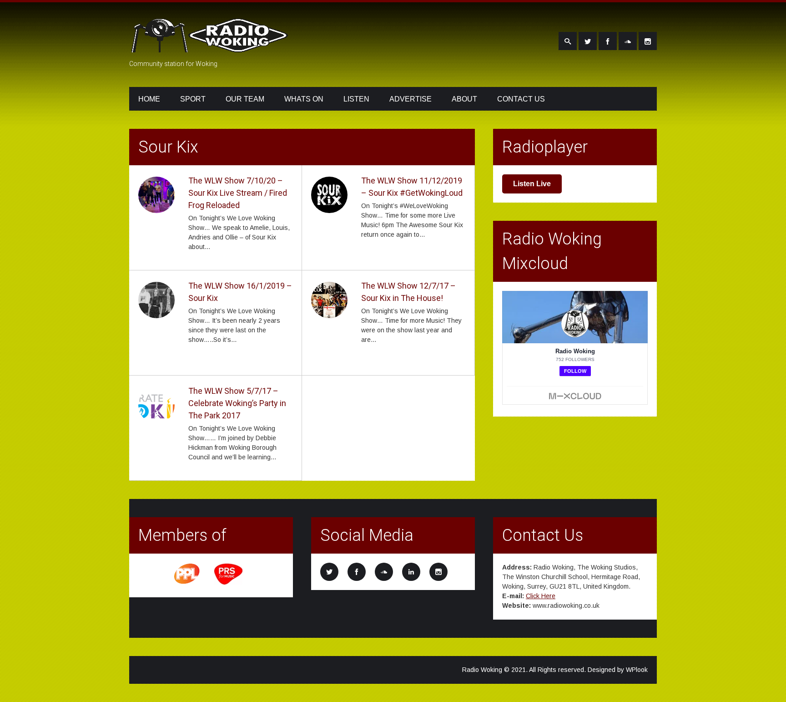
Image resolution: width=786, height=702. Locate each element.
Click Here (540, 596)
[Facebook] (608, 41)
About (464, 99)
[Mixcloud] (628, 41)
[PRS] (229, 583)
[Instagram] (648, 41)
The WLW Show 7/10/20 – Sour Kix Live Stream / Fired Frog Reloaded (237, 193)
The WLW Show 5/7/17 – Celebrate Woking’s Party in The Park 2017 (237, 403)
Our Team (245, 99)
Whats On (303, 99)
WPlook (637, 669)
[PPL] (187, 583)
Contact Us (521, 99)
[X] (588, 41)
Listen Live (532, 184)
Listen (356, 99)
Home (149, 99)
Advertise (410, 99)
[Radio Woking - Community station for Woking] (211, 46)
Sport (193, 99)
